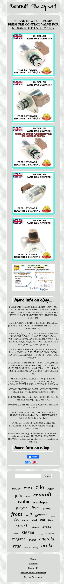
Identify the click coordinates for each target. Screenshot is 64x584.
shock (32, 539)
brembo (46, 526)
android (46, 538)
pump (47, 508)
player (21, 507)
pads (18, 496)
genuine (41, 515)
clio (39, 487)
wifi (29, 514)
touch (25, 520)
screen (15, 533)
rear (17, 546)
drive (27, 496)
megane (18, 539)
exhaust (35, 527)
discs (35, 507)
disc (16, 519)
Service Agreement (33, 577)
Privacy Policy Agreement (33, 572)
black (50, 520)
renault (42, 494)
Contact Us (33, 568)
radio (23, 501)
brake (47, 545)
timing (35, 548)
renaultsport (41, 502)
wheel (34, 520)
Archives (33, 563)
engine (40, 534)
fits (28, 488)
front (16, 514)
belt (42, 519)
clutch (50, 488)
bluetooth (50, 534)
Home (33, 559)
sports (53, 516)
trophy (16, 488)
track (27, 547)
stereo (28, 532)
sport (21, 525)
